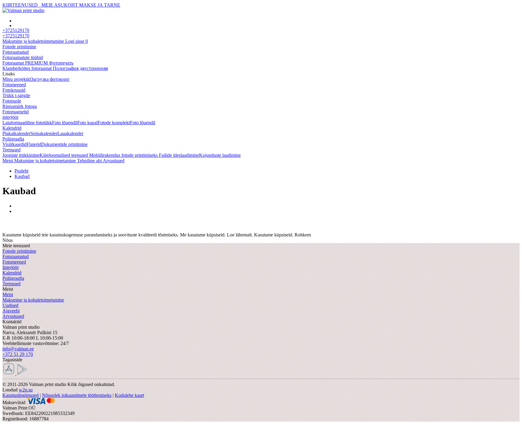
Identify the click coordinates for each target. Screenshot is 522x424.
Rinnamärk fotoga (19, 106)
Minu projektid (16, 79)
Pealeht (21, 170)
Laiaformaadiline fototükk (27, 122)
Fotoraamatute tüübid (22, 57)
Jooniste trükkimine (21, 155)
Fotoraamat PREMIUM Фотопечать (37, 62)
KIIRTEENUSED (21, 5)
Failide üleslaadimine (179, 155)
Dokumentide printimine (64, 144)
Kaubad (22, 176)
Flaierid (34, 144)
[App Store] (9, 373)
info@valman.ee (18, 348)
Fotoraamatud (15, 52)
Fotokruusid (13, 90)
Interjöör (10, 267)
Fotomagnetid (15, 111)
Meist (7, 294)
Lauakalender (70, 133)
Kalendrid (11, 128)
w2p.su (26, 389)
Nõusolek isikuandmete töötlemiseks (76, 395)
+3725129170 (15, 35)
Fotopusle (11, 100)
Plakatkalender (16, 133)
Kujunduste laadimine (220, 155)
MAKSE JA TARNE (99, 5)
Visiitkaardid (14, 144)
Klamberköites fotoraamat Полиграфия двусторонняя (55, 68)
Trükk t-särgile (16, 95)
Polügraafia (13, 138)
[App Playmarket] (22, 373)
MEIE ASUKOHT (59, 5)
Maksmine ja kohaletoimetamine (33, 299)
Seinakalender (44, 133)
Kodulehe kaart (129, 395)
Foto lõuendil (64, 122)
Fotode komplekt (114, 122)
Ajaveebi (11, 310)
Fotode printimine (19, 46)
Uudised (10, 305)
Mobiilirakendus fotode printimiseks (124, 155)
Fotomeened (14, 84)
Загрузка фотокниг (50, 79)
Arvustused (13, 316)
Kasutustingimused (20, 395)
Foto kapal (87, 122)
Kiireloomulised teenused (64, 155)
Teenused (11, 149)
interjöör (10, 117)
